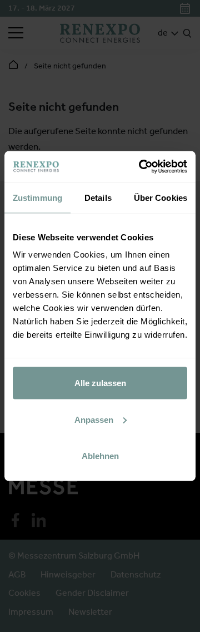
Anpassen (93, 419)
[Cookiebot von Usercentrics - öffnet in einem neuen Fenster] (141, 167)
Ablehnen (100, 456)
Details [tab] (98, 197)
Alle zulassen (100, 383)
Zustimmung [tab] (37, 197)
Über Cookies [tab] (160, 197)
